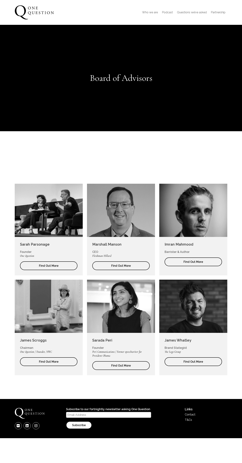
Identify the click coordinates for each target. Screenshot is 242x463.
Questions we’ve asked (192, 12)
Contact (190, 414)
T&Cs (188, 420)
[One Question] (34, 19)
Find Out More (48, 265)
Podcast (167, 12)
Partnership (218, 12)
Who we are (150, 12)
